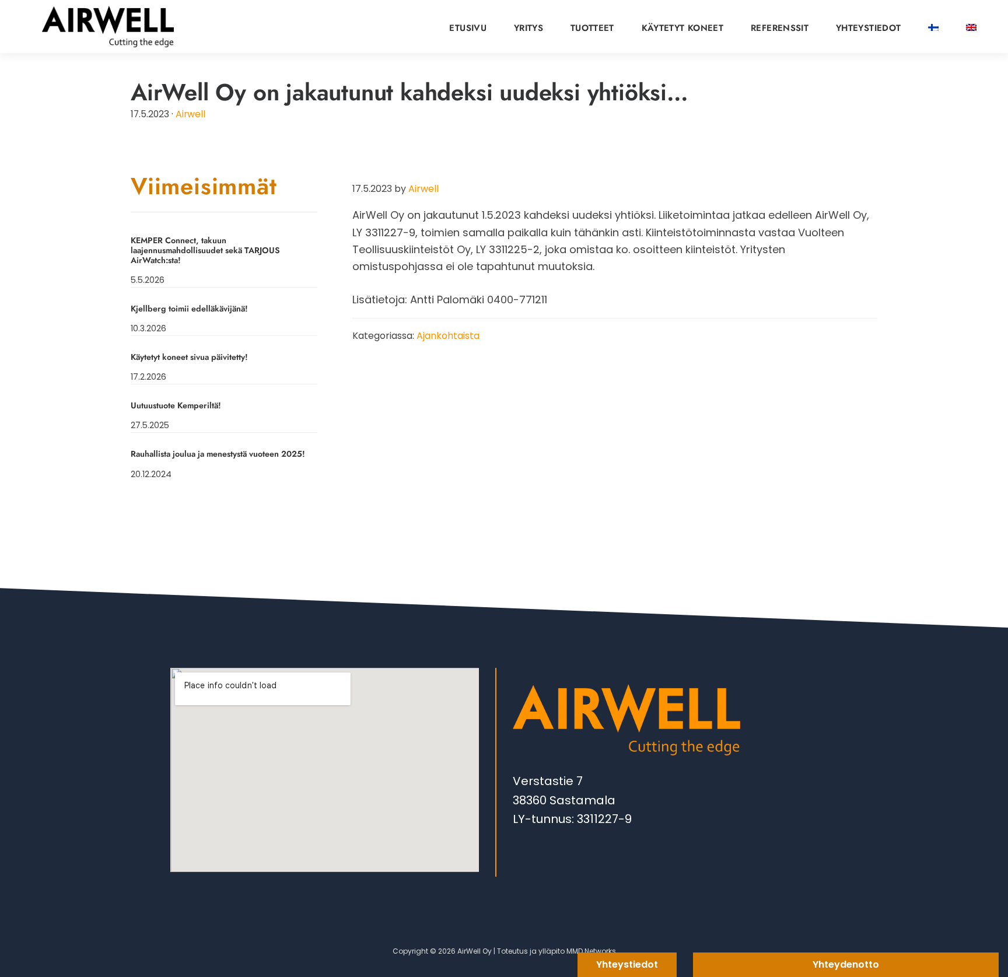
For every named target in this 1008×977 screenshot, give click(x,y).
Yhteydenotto (846, 964)
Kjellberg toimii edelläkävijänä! (189, 308)
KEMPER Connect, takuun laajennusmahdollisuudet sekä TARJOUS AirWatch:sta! (205, 250)
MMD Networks (591, 951)
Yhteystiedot (627, 964)
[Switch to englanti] (971, 24)
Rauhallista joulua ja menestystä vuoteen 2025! (218, 454)
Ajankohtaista (448, 335)
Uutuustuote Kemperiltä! (176, 405)
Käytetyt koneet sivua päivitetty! (189, 357)
